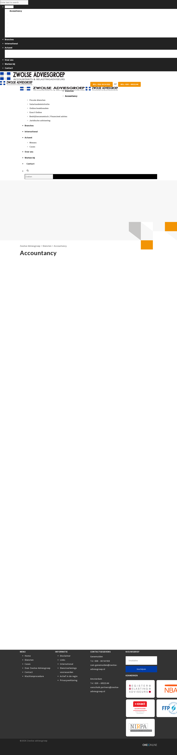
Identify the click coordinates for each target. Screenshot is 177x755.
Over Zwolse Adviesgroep (37, 668)
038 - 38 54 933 (102, 661)
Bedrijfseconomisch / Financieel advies (28, 31)
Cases (12, 55)
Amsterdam (96, 678)
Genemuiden (96, 656)
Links (62, 659)
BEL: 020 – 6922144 (129, 84)
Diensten (29, 659)
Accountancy (16, 10)
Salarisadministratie (20, 19)
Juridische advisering (20, 35)
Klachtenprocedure (34, 676)
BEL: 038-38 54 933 (101, 84)
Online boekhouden (19, 23)
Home (28, 655)
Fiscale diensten (18, 15)
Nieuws (13, 51)
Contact (29, 672)
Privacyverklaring (68, 680)
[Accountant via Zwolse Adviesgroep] (69, 88)
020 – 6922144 (102, 683)
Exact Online (16, 27)
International (66, 664)
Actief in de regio (69, 676)
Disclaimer (65, 655)
